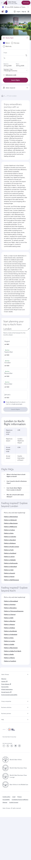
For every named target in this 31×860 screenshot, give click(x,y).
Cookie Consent (13, 802)
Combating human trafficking (20, 799)
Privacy (19, 796)
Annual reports (5, 692)
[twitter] (7, 745)
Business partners (6, 713)
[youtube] (15, 745)
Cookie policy (6, 796)
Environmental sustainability (9, 694)
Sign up (24, 11)
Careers (3, 681)
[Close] (2, 3)
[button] (16, 475)
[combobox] (15, 328)
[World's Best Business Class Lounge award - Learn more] (5, 776)
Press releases (5, 684)
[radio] (15, 341)
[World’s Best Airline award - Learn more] (5, 759)
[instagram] (19, 745)
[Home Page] (2, 96)
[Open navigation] (28, 12)
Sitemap (5, 802)
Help (2, 719)
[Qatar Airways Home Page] (2, 11)
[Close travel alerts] (28, 7)
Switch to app (26, 2)
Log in (18, 11)
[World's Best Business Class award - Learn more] (5, 768)
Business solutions (6, 707)
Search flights (15, 409)
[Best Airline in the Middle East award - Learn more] (5, 784)
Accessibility (6, 799)
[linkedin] (11, 745)
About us (3, 678)
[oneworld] (6, 11)
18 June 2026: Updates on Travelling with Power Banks (15, 7)
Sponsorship (5, 686)
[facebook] (4, 745)
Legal (13, 796)
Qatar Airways (5, 674)
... (5, 96)
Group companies (6, 701)
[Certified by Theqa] (9, 730)
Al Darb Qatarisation (7, 689)
